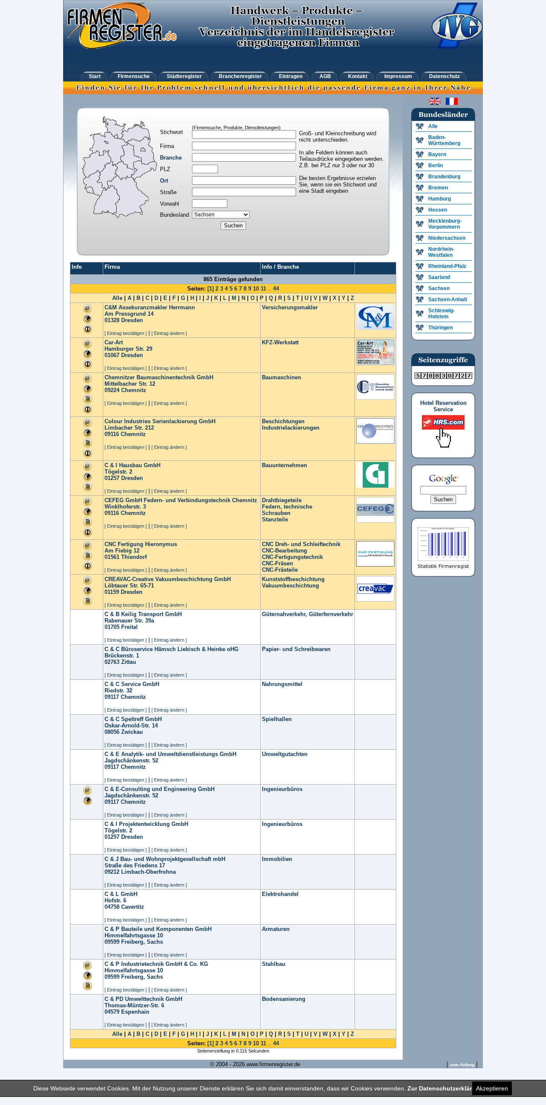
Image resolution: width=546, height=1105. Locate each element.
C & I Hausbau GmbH (132, 465)
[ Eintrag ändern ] (169, 333)
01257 (112, 478)
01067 (112, 355)
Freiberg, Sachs (142, 942)
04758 (112, 907)
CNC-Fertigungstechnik (292, 557)
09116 (112, 434)
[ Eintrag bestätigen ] (126, 333)
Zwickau (132, 732)
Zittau (128, 662)
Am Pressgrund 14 (129, 314)
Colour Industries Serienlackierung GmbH (160, 421)
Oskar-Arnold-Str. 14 (131, 725)
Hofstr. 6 (115, 900)
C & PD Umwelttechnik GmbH (143, 999)
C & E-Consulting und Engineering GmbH (160, 789)
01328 (112, 320)
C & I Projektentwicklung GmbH (146, 824)
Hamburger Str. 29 (128, 349)
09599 (112, 942)
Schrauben (276, 513)
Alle (117, 298)
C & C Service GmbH (132, 684)
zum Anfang (462, 1064)
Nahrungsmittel (282, 684)
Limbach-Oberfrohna (148, 872)
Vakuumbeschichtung (290, 585)
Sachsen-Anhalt (447, 299)
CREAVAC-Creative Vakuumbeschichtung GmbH (168, 579)
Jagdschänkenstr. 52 (131, 760)
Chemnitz (133, 390)
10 (256, 288)
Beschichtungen (283, 421)
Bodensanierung (283, 999)
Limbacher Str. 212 (129, 428)
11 (263, 288)
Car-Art (114, 342)
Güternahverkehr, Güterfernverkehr (307, 614)
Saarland (439, 277)
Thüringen (440, 328)
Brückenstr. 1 (122, 655)
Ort (164, 180)
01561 (112, 557)
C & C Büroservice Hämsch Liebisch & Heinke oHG (171, 649)
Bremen (438, 188)
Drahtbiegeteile (282, 500)
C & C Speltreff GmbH (133, 719)
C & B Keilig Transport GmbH (143, 614)
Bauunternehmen (284, 465)
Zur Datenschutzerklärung (445, 1088)
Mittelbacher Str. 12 (130, 384)
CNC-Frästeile (280, 570)
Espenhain (135, 1012)
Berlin (435, 166)
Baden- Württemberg (444, 140)
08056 (112, 732)
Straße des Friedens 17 (135, 865)
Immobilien (277, 859)
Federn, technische (287, 506)
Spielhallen (277, 719)
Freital (129, 627)
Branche (171, 157)
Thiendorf (134, 557)
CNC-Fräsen (277, 563)
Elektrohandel (280, 894)
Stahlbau (273, 964)
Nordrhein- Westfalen (441, 252)
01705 (112, 627)
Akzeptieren (492, 1088)
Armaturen (276, 929)
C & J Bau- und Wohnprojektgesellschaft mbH (165, 859)
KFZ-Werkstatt (280, 342)
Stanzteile (275, 519)
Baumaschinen (281, 377)
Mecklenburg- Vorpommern (445, 224)
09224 (112, 390)
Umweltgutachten (285, 754)
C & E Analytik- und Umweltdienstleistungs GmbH (170, 754)
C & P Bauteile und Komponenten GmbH (158, 929)
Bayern (437, 154)
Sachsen (439, 288)
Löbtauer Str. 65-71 (129, 585)
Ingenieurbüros (282, 789)
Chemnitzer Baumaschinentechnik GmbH (159, 377)
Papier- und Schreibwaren (296, 649)
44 (276, 288)
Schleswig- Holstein (441, 314)
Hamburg (439, 199)
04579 (112, 1012)
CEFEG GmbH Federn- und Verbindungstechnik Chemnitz (181, 500)
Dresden (132, 320)
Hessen (437, 210)
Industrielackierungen (290, 428)
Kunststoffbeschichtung (293, 579)
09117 (112, 697)
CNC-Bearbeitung (284, 550)
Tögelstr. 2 (118, 471)
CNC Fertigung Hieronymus (141, 544)
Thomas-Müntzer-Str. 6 (134, 1005)
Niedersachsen (446, 238)
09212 (112, 872)
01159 (112, 592)
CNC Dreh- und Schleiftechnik (301, 544)
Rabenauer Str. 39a (129, 620)
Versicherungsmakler (290, 307)
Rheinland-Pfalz (447, 266)
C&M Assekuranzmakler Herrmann (150, 307)
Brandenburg (444, 177)
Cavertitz (132, 907)
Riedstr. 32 (118, 690)
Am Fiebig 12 (122, 550)
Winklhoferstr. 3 (125, 506)
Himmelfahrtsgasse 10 (134, 935)
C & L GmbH (121, 894)
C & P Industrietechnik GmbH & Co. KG (156, 964)
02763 (112, 662)
